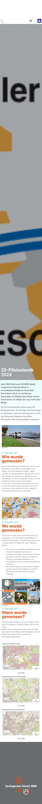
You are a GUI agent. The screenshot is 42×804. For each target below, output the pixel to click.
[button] (30, 20)
